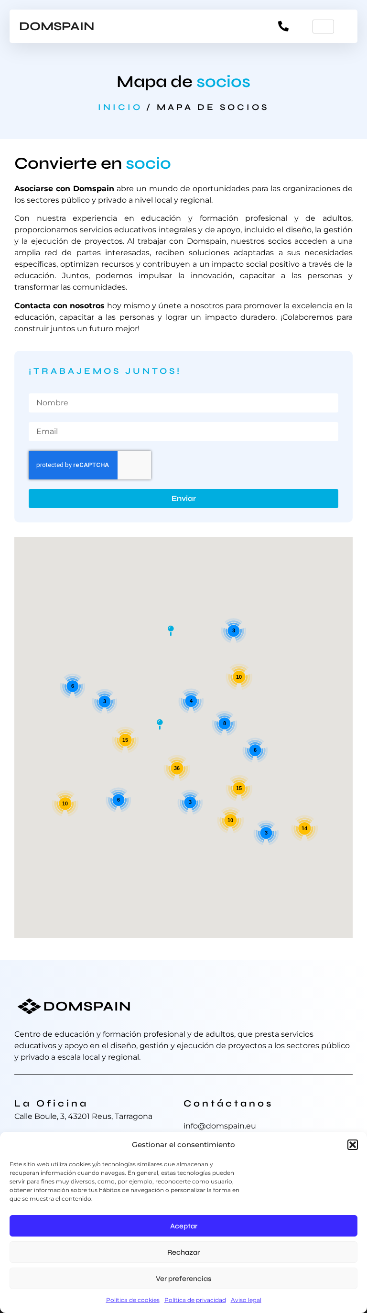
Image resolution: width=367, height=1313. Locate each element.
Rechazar (183, 1252)
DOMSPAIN (57, 26)
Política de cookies (133, 1299)
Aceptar (183, 1226)
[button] (352, 1145)
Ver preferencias (183, 1278)
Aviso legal (246, 1299)
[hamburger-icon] (323, 26)
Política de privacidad (195, 1299)
